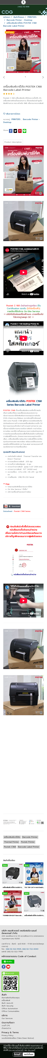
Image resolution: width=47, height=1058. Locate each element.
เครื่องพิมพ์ (6, 1000)
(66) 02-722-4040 (30, 949)
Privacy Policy (7, 1035)
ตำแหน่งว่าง (6, 1028)
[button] (39, 12)
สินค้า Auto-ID (7, 1003)
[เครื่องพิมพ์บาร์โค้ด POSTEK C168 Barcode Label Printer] (23, 51)
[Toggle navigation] (44, 12)
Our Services (7, 1018)
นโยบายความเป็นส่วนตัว (16, 1050)
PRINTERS (16, 119)
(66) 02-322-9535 (13, 949)
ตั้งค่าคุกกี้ (17, 1054)
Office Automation (10, 1008)
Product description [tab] (13, 142)
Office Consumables (10, 1011)
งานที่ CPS (6, 1025)
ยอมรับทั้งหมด (28, 1054)
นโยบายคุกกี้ (31, 1050)
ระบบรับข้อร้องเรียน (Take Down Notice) (18, 1038)
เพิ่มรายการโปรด (12, 113)
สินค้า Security (7, 1006)
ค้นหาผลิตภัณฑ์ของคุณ (11, 997)
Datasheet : (8, 511)
